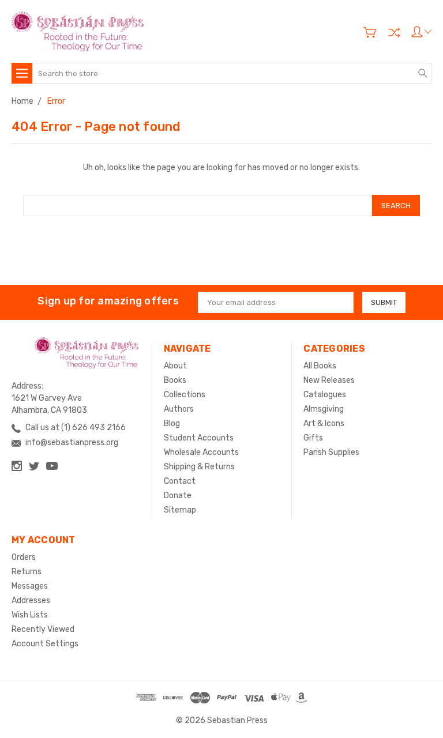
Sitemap (180, 510)
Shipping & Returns (199, 467)
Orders (24, 557)
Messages (30, 586)
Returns (27, 572)
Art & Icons (323, 423)
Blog (172, 423)
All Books (319, 366)
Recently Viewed (43, 629)
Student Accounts (199, 438)
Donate (178, 495)
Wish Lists (30, 615)
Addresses (31, 600)
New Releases (329, 380)
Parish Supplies (331, 452)
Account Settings (45, 644)
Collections (184, 395)
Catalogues (324, 395)
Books (175, 380)
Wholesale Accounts (201, 452)
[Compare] (394, 32)
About (175, 366)
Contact (180, 481)
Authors (179, 409)
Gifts (313, 438)
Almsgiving (323, 409)
